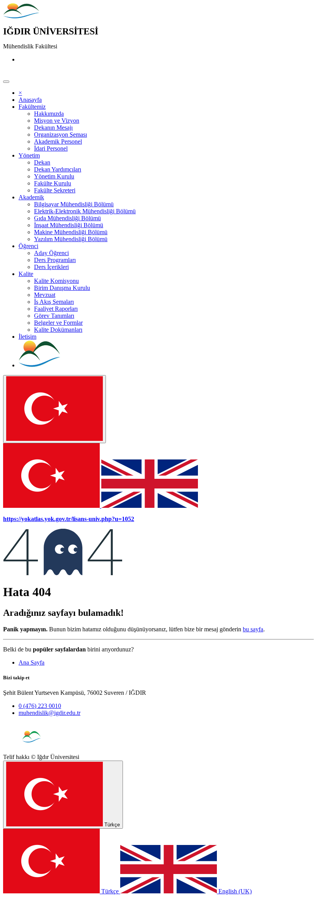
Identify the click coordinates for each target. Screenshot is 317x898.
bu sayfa (253, 629)
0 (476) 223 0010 (40, 706)
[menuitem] (30, 99)
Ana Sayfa (31, 662)
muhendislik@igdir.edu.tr (49, 712)
